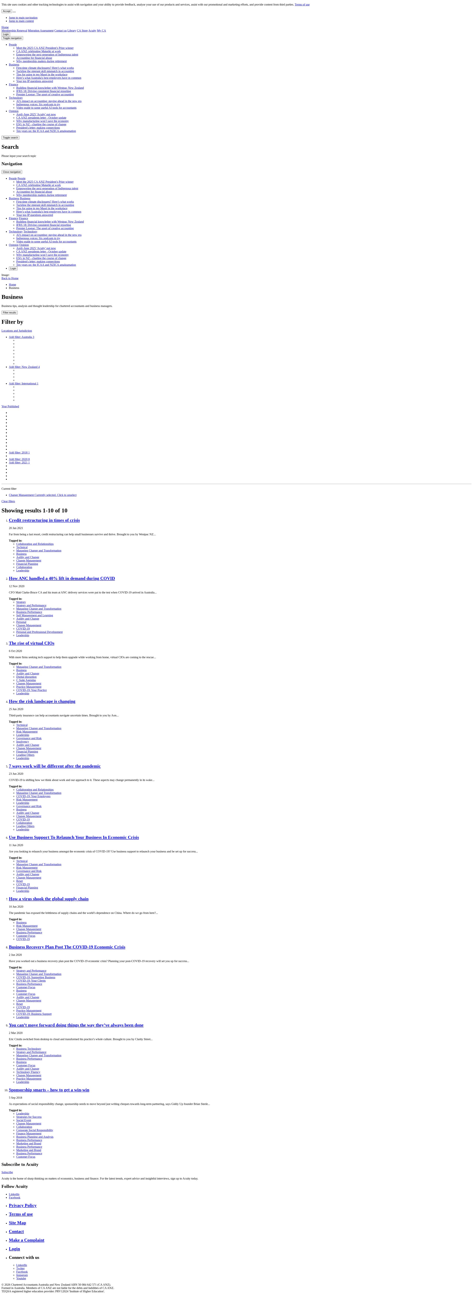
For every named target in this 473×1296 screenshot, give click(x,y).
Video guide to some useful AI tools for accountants (46, 107)
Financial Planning (27, 563)
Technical (22, 547)
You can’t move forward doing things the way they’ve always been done (76, 1025)
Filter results (9, 312)
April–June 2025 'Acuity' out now (36, 114)
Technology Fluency (28, 1072)
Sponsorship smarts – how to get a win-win (49, 1089)
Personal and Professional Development (39, 632)
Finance (13, 84)
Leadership (22, 570)
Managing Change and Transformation (38, 550)
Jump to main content (21, 21)
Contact (16, 1231)
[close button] (14, 12)
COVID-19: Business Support (34, 1013)
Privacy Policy (23, 1205)
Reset (19, 881)
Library (71, 30)
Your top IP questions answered (34, 81)
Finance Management (28, 1133)
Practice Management (28, 686)
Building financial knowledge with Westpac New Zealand (50, 87)
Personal (21, 622)
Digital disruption (26, 676)
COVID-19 (23, 628)
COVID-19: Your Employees (33, 796)
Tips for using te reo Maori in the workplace (41, 74)
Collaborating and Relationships (35, 543)
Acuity (92, 30)
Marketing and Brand (28, 1143)
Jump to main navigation (23, 17)
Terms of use (302, 4)
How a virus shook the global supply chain (49, 898)
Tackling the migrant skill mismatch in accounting (45, 71)
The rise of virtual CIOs (31, 643)
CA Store (82, 30)
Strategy (21, 602)
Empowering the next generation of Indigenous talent (47, 54)
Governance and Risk (29, 738)
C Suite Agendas (26, 680)
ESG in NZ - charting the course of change (41, 124)
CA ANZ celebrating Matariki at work (38, 51)
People (13, 44)
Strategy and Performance (31, 605)
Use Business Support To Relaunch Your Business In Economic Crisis (74, 837)
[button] (12, 38)
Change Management (28, 560)
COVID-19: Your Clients (31, 980)
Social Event (23, 1120)
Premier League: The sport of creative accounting (45, 94)
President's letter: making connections (38, 127)
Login (6, 34)
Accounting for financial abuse (34, 57)
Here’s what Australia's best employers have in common (48, 77)
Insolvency (22, 741)
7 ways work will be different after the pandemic (55, 766)
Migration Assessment (41, 30)
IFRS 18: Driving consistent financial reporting (43, 91)
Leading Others (25, 754)
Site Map (17, 1222)
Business (14, 64)
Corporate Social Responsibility (34, 1130)
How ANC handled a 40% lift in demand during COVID (62, 578)
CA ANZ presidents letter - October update (41, 117)
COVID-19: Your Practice (31, 690)
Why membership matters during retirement (41, 61)
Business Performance (29, 612)
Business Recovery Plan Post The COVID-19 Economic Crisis (67, 947)
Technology (16, 97)
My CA (101, 30)
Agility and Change (27, 557)
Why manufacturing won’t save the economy (42, 121)
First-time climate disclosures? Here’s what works (45, 67)
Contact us (60, 30)
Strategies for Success (29, 1116)
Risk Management (27, 731)
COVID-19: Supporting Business (35, 977)
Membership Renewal (14, 30)
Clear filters (8, 501)
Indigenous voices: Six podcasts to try (38, 104)
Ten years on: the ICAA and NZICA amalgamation (46, 131)
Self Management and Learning (34, 615)
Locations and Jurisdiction (16, 330)
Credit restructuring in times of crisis (44, 520)
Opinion (13, 111)
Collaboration (24, 567)
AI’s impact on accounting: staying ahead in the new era (48, 101)
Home (5, 27)
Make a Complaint (26, 1240)
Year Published (10, 406)
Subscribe (7, 1172)
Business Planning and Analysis (34, 1136)
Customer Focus (25, 935)
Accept (7, 11)
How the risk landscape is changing (42, 701)
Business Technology (28, 1048)
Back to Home (9, 278)
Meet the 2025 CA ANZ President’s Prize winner (45, 47)
